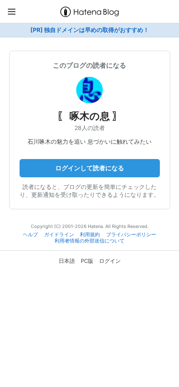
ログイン (110, 260)
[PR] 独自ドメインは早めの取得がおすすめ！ (89, 30)
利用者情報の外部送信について (89, 241)
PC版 (87, 260)
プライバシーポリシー (131, 235)
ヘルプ (30, 235)
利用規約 (90, 235)
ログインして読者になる (89, 168)
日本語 (67, 260)
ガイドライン (59, 235)
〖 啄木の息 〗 (89, 116)
